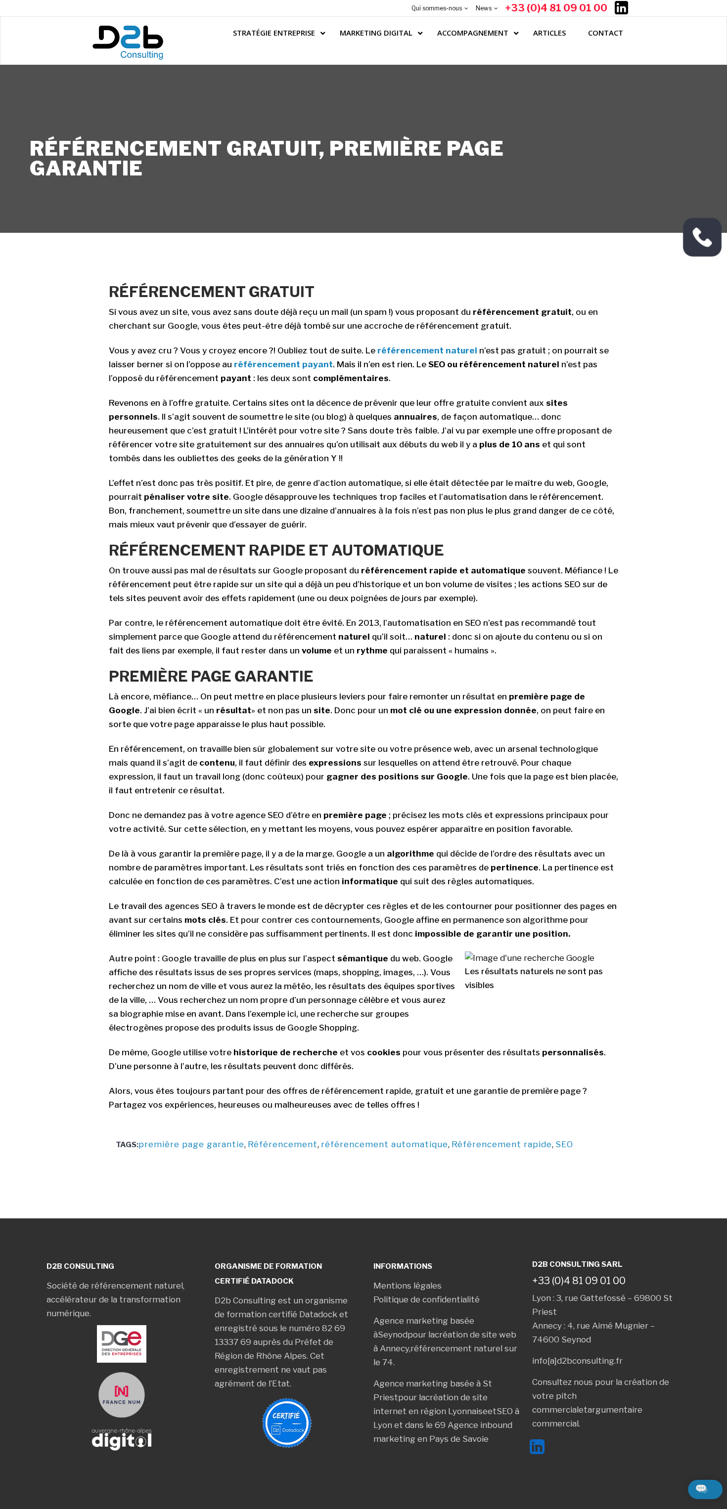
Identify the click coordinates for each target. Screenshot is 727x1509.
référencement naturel (427, 350)
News (484, 8)
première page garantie (191, 1144)
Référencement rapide (502, 1144)
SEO (564, 1144)
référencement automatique (384, 1144)
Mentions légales (407, 1286)
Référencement (283, 1144)
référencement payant (283, 364)
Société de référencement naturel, (115, 1286)
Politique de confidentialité (426, 1299)
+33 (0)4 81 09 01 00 (556, 8)
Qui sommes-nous (436, 8)
